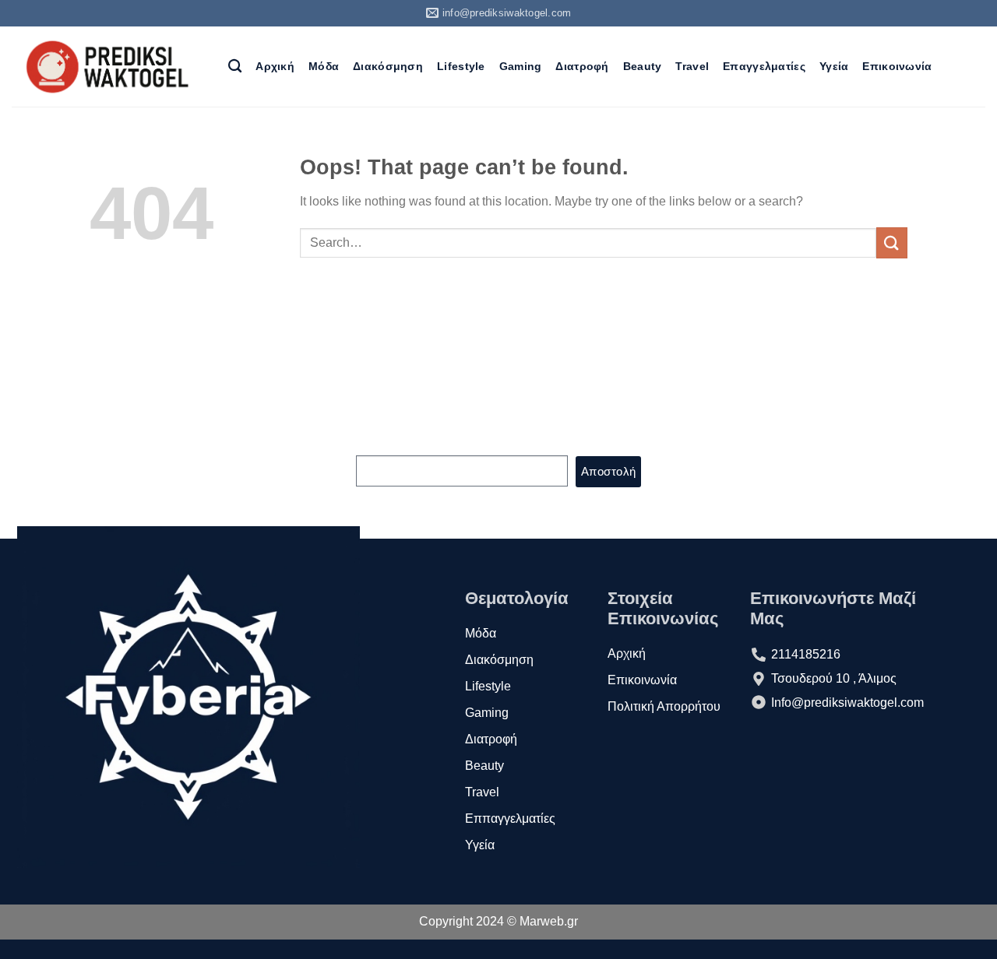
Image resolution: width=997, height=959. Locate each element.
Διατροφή (581, 66)
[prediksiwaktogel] (108, 66)
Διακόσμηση (388, 66)
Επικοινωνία (897, 66)
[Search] (234, 67)
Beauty (642, 66)
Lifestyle (461, 66)
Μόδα (323, 66)
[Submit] (891, 242)
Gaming (520, 66)
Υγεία (833, 66)
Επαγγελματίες (764, 66)
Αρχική (274, 66)
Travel (692, 66)
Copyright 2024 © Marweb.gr (498, 921)
